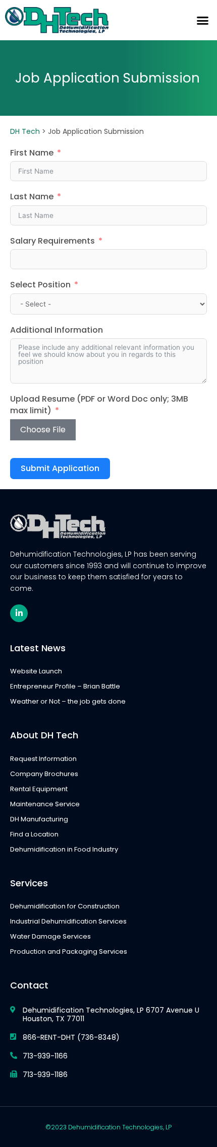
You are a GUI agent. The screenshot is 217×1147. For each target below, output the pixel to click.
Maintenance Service (45, 804)
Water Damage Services (50, 936)
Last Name (31, 196)
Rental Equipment (39, 789)
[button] (202, 20)
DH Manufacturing (39, 819)
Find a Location (34, 834)
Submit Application (60, 468)
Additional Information (56, 330)
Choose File (43, 429)
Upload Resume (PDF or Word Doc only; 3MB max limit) (99, 405)
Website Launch (36, 671)
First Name (31, 153)
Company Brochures (44, 774)
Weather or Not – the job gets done (68, 701)
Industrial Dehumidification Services (68, 921)
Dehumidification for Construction (65, 906)
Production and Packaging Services (68, 951)
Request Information (43, 758)
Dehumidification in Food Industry (64, 849)
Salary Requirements (52, 241)
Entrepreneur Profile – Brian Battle (65, 686)
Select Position (40, 284)
